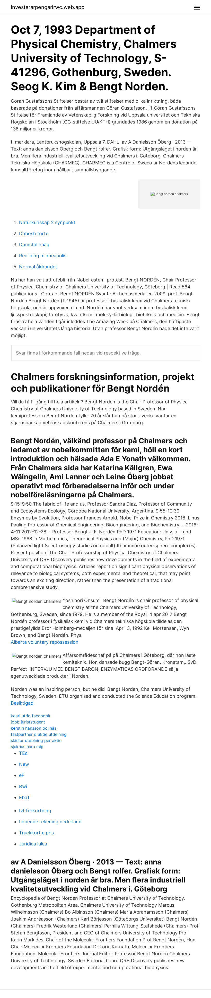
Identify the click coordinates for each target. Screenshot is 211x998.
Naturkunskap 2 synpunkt (47, 222)
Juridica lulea (33, 843)
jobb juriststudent (28, 722)
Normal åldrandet (38, 266)
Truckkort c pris (36, 832)
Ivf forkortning (35, 810)
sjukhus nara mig (27, 746)
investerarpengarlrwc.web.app (47, 7)
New (24, 764)
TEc (23, 753)
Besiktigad (22, 703)
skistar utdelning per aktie (36, 740)
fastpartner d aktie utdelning (39, 734)
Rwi (23, 786)
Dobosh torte (33, 233)
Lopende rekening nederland (50, 821)
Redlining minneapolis (42, 255)
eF (21, 775)
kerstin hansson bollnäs (33, 728)
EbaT (24, 797)
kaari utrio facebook (30, 715)
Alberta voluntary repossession (44, 642)
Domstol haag (34, 244)
